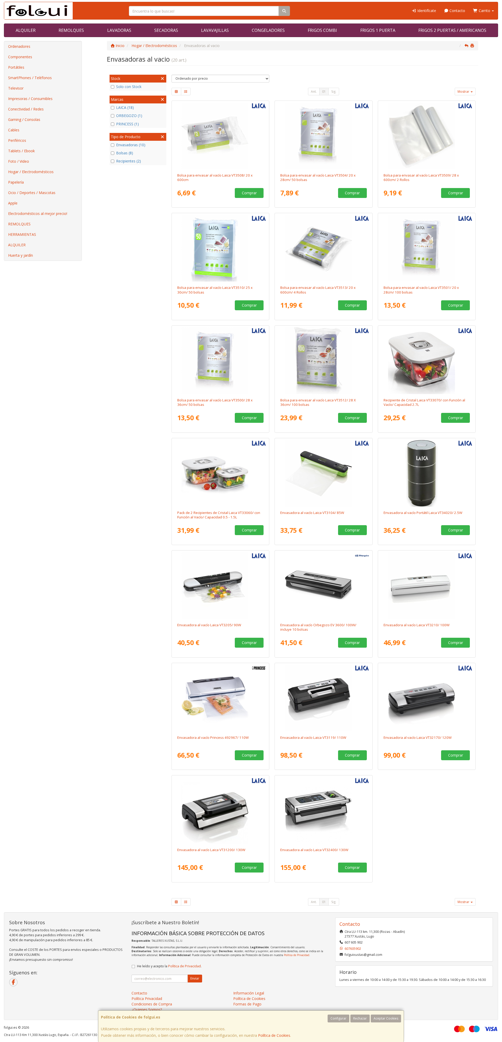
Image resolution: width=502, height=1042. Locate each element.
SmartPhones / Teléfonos (30, 77)
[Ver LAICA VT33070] (426, 360)
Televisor (16, 88)
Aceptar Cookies (386, 1018)
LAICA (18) (125, 107)
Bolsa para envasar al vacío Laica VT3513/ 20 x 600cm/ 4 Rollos (318, 289)
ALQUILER (26, 30)
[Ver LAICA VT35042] (323, 135)
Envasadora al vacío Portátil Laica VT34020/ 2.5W (423, 512)
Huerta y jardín (20, 255)
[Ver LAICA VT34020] (426, 473)
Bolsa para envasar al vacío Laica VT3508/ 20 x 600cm (215, 177)
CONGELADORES (268, 30)
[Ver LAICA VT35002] (220, 360)
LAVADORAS (119, 30)
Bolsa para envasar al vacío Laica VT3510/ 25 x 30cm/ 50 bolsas (215, 289)
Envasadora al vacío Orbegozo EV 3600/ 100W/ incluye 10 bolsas (318, 627)
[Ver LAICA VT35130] (323, 248)
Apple (13, 203)
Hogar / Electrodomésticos (31, 171)
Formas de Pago (247, 1004)
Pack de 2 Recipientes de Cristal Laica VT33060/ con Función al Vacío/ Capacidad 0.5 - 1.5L (218, 514)
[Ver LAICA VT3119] (323, 698)
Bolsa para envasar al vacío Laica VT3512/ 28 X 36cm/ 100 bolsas (318, 402)
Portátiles (16, 67)
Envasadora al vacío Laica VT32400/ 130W (314, 849)
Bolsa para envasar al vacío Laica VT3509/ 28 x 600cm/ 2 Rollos (421, 177)
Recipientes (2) (128, 161)
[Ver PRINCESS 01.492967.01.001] (220, 698)
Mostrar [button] (464, 91)
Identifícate (426, 10)
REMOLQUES (71, 30)
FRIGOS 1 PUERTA (377, 30)
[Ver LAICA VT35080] (220, 135)
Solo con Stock (128, 86)
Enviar (194, 978)
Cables (13, 129)
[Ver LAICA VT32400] (323, 810)
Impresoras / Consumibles (30, 98)
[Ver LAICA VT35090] (426, 135)
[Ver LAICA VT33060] (220, 473)
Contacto (456, 10)
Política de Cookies (274, 1035)
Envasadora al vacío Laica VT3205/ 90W (209, 625)
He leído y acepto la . (169, 966)
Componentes (20, 56)
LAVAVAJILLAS (215, 30)
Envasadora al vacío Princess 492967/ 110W (213, 737)
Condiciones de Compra (152, 1004)
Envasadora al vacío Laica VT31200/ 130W (211, 849)
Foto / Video (18, 161)
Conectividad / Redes (26, 109)
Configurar (338, 1018)
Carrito (484, 10)
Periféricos (17, 140)
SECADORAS (166, 30)
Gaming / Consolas (24, 119)
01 (324, 91)
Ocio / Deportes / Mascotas (31, 192)
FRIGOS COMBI (322, 30)
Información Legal (248, 993)
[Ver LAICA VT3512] (323, 360)
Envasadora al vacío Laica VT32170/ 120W (418, 737)
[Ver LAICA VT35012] (426, 248)
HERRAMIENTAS (22, 234)
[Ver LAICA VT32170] (426, 698)
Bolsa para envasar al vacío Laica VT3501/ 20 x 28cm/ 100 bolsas (421, 289)
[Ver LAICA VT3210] (426, 585)
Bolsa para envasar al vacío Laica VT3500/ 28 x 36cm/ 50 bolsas (215, 402)
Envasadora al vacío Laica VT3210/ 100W (416, 625)
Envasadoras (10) (130, 144)
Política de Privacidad (296, 955)
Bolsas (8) (124, 152)
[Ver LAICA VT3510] (220, 248)
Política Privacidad (147, 998)
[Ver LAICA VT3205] (220, 585)
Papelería (16, 182)
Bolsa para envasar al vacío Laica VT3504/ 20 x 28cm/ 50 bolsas (318, 177)
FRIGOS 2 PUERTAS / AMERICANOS (452, 30)
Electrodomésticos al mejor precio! (37, 213)
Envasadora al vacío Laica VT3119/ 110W (313, 737)
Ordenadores (19, 46)
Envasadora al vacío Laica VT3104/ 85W (312, 512)
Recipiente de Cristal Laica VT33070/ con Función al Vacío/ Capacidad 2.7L (424, 402)
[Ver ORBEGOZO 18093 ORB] (323, 585)
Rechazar (360, 1018)
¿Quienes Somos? (147, 1009)
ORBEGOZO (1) (129, 115)
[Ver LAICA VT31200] (220, 810)
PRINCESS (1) (127, 123)
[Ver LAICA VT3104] (323, 473)
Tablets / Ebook (21, 150)
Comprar (249, 192)
